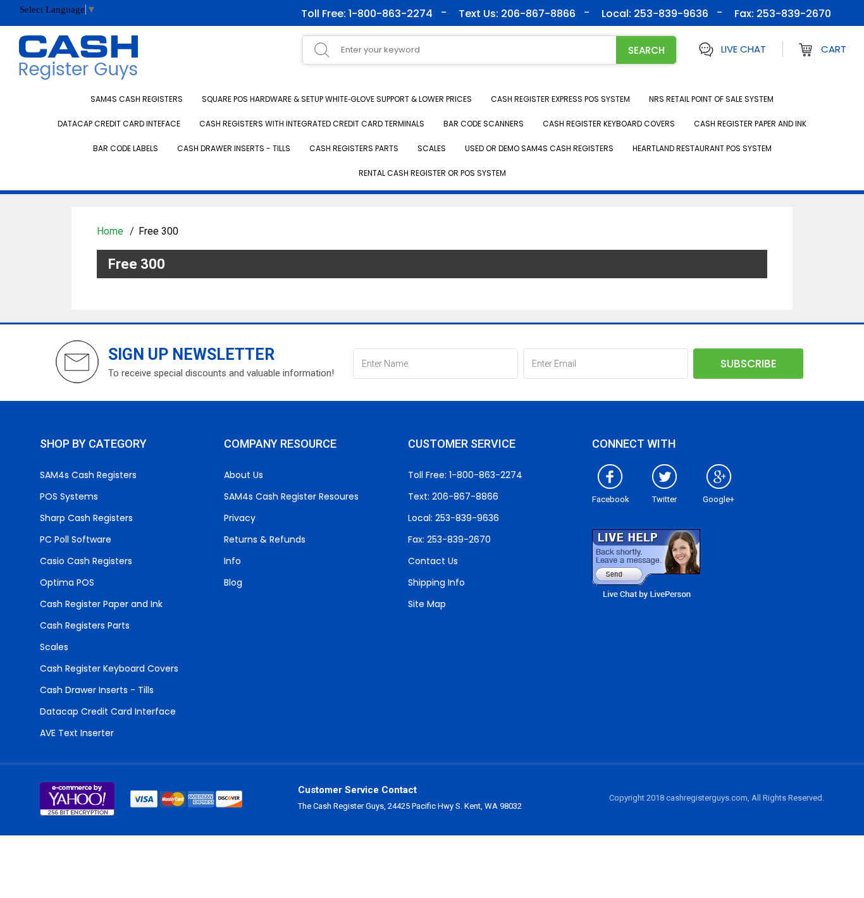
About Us (243, 475)
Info (232, 561)
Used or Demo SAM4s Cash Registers (539, 148)
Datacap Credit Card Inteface (119, 123)
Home (111, 231)
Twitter (664, 499)
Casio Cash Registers (86, 561)
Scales (431, 148)
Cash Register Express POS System (560, 99)
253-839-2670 (792, 13)
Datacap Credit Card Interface (108, 711)
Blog (233, 582)
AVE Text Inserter (77, 733)
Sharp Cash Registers (86, 518)
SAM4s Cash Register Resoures (291, 496)
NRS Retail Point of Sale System (711, 99)
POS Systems (69, 496)
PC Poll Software (75, 539)
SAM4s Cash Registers (136, 99)
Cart (833, 49)
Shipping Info (436, 582)
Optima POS (67, 582)
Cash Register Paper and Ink (750, 123)
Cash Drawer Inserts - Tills (233, 148)
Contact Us (433, 561)
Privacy (240, 518)
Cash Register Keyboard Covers (609, 123)
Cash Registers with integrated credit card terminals (311, 123)
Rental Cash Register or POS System (432, 173)
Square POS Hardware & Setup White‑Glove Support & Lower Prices (337, 99)
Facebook (610, 499)
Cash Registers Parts (353, 148)
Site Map (427, 604)
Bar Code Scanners (483, 123)
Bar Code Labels (125, 148)
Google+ (718, 499)
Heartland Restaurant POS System (702, 148)
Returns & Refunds (264, 539)
